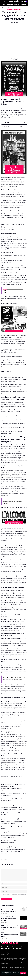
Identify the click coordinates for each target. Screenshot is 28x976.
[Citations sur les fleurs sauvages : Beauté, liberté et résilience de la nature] (23, 934)
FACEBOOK (3, 954)
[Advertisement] (14, 42)
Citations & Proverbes (14, 9)
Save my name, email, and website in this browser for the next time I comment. (15, 895)
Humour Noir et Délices (11, 859)
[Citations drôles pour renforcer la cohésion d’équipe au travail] (23, 927)
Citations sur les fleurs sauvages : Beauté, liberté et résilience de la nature (9, 934)
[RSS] (8, 953)
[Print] (18, 59)
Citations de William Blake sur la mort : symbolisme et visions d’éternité (9, 918)
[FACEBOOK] (2, 953)
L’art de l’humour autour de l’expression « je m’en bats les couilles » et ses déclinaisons (8, 909)
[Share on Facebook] (11, 59)
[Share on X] (14, 59)
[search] (22, 1)
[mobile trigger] (2, 1)
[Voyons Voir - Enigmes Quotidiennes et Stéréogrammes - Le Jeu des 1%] (14, 1)
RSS (7, 954)
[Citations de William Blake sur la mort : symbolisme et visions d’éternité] (23, 918)
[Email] (16, 59)
